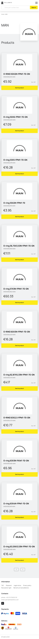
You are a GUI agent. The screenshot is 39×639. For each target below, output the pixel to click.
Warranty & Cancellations (21, 588)
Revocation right (6, 588)
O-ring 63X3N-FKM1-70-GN (16, 460)
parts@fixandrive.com (12, 600)
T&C (2, 585)
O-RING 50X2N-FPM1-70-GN (16, 74)
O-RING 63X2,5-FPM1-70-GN (16, 417)
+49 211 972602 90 (11, 597)
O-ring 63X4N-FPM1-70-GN (16, 503)
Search (34, 7)
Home (2, 14)
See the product (19, 88)
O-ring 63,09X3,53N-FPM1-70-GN (19, 546)
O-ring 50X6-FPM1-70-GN (15, 117)
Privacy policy (27, 585)
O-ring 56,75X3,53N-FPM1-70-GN (18, 245)
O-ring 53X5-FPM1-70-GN (15, 160)
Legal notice (17, 585)
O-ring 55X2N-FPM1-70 (14, 203)
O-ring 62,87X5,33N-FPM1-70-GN (19, 374)
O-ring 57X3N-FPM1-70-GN (16, 288)
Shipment (9, 585)
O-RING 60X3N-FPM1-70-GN (16, 331)
